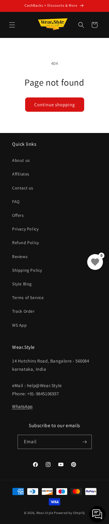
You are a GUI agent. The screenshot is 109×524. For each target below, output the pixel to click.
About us (21, 160)
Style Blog (22, 284)
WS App (19, 325)
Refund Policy (25, 242)
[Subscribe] (84, 442)
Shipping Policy (27, 270)
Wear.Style (44, 513)
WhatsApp (22, 406)
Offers (18, 215)
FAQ (16, 201)
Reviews (20, 256)
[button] (12, 25)
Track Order (23, 311)
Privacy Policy (25, 229)
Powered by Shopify (69, 513)
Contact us (22, 188)
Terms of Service (28, 297)
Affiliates (20, 174)
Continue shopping (54, 104)
